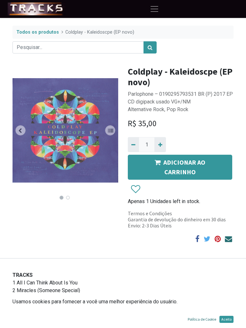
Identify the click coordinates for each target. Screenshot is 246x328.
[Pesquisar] (150, 47)
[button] (20, 130)
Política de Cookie (202, 319)
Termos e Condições (150, 213)
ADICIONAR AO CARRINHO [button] (184, 167)
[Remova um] (133, 144)
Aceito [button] (226, 319)
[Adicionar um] (160, 144)
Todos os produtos (37, 32)
